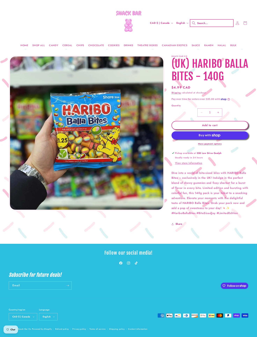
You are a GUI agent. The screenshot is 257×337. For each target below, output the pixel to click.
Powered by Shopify (42, 329)
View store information (188, 163)
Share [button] (179, 224)
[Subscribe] (68, 285)
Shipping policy (117, 329)
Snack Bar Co (24, 329)
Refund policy (62, 329)
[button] (212, 23)
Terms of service (97, 329)
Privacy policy (79, 329)
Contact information (137, 329)
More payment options (210, 143)
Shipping (176, 92)
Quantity (176, 105)
